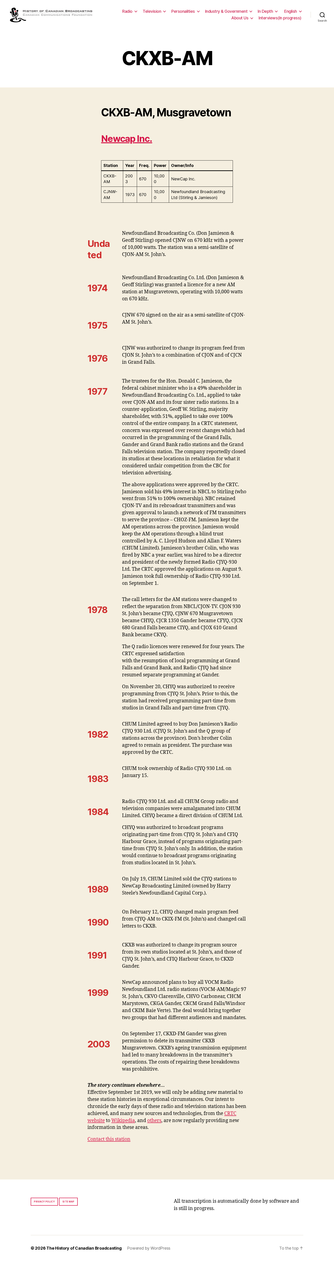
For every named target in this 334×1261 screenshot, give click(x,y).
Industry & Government (226, 11)
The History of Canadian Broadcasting (84, 1248)
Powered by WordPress (148, 1248)
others (154, 1121)
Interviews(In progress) (280, 17)
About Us (239, 17)
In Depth (265, 11)
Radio (127, 11)
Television (152, 11)
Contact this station (108, 1139)
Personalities (183, 11)
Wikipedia (123, 1121)
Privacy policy (44, 1201)
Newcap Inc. (126, 138)
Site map (68, 1201)
